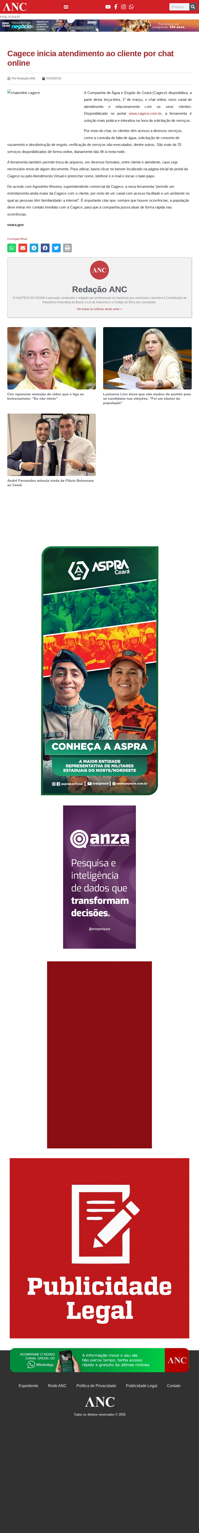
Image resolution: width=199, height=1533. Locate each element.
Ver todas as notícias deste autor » (99, 309)
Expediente (28, 1386)
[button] (66, 7)
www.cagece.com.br (145, 113)
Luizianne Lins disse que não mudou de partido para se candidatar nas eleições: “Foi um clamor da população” (147, 398)
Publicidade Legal (141, 1386)
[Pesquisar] (193, 6)
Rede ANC (57, 1386)
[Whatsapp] (131, 6)
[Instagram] (123, 6)
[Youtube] (108, 6)
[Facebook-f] (115, 6)
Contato (174, 1386)
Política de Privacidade (96, 1386)
